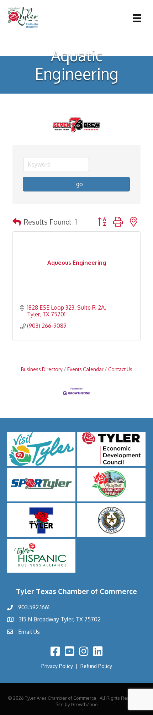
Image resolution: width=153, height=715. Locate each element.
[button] (16, 221)
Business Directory (42, 369)
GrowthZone (84, 704)
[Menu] (137, 18)
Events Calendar (85, 369)
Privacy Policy (57, 666)
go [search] (79, 184)
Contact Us (120, 369)
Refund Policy (96, 666)
